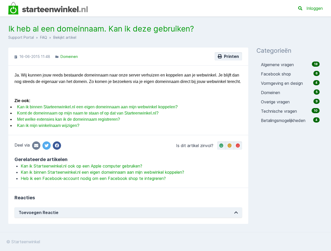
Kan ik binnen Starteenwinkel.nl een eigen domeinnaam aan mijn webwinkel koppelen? (97, 107)
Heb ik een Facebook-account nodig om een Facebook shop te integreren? (93, 178)
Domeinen (69, 56)
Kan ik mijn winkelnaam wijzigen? (48, 125)
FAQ (43, 37)
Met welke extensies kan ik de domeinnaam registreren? (68, 119)
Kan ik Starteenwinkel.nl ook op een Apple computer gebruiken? (81, 166)
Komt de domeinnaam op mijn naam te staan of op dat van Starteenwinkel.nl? (88, 113)
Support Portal (21, 37)
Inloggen (314, 8)
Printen (230, 56)
